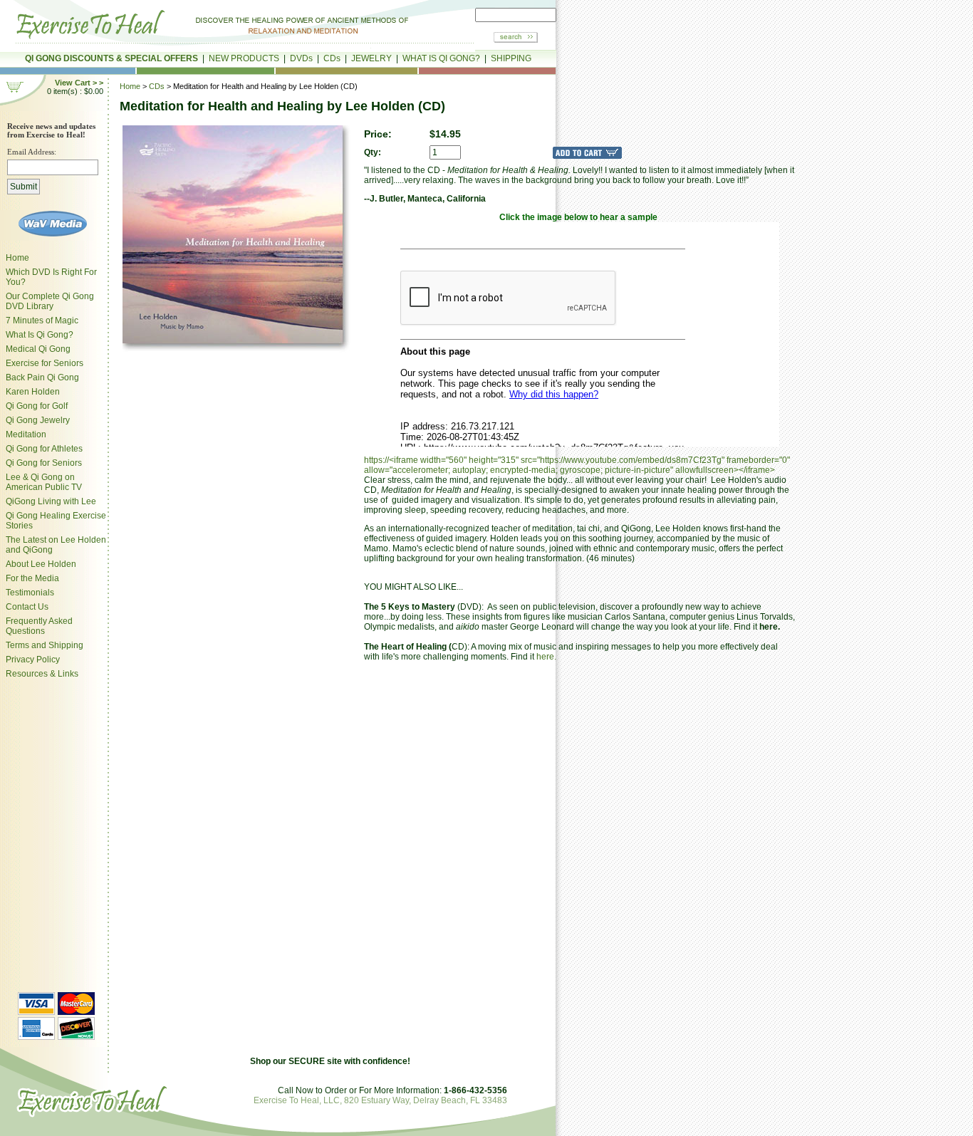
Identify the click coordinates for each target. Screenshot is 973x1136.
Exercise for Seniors (44, 363)
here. (546, 657)
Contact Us (27, 607)
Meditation (26, 434)
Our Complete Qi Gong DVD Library (50, 301)
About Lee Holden (41, 564)
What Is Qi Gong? (39, 335)
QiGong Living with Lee (51, 501)
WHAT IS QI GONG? (441, 58)
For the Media (32, 578)
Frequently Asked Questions (39, 626)
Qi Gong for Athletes (44, 449)
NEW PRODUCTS (244, 58)
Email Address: (31, 151)
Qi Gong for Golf (37, 406)
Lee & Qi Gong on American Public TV (44, 482)
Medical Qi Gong (38, 349)
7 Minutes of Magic (42, 320)
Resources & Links (42, 674)
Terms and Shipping (44, 645)
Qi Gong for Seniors (44, 463)
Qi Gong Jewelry (38, 420)
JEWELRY (371, 58)
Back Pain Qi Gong (42, 377)
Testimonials (30, 593)
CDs (331, 58)
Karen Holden (33, 392)
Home (17, 258)
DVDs (301, 58)
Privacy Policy (33, 660)
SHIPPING (511, 58)
